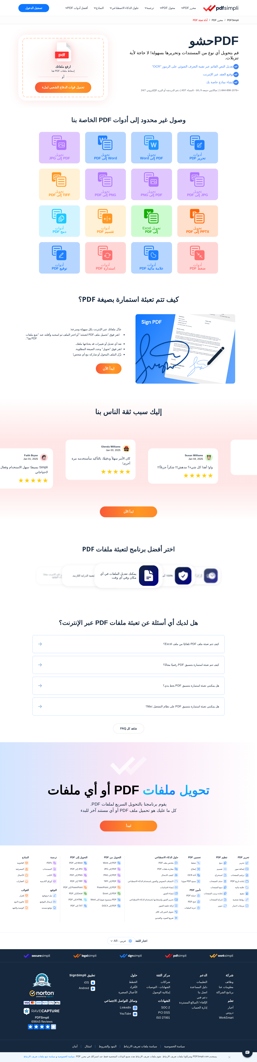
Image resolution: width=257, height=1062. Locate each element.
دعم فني (202, 997)
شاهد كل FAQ (128, 728)
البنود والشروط (107, 1046)
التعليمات (202, 981)
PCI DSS (164, 1012)
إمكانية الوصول (161, 992)
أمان (74, 1046)
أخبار (230, 1007)
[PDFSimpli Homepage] (221, 8)
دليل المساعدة (198, 987)
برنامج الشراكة (224, 992)
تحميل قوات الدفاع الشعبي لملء (63, 87)
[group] (128, 575)
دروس (229, 1012)
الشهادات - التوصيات (158, 987)
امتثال (88, 1046)
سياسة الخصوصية (174, 1046)
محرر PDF (217, 20)
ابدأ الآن (109, 369)
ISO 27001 (163, 1017)
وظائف (229, 981)
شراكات (165, 981)
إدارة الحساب (199, 1007)
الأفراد (133, 987)
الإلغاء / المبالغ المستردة (193, 1002)
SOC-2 (165, 1007)
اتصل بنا (202, 992)
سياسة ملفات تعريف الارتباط (140, 1046)
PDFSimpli (233, 20)
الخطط (133, 981)
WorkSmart (226, 1017)
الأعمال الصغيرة (128, 992)
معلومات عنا (226, 987)
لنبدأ (128, 826)
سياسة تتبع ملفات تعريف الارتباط (39, 1056)
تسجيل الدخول (33, 7)
